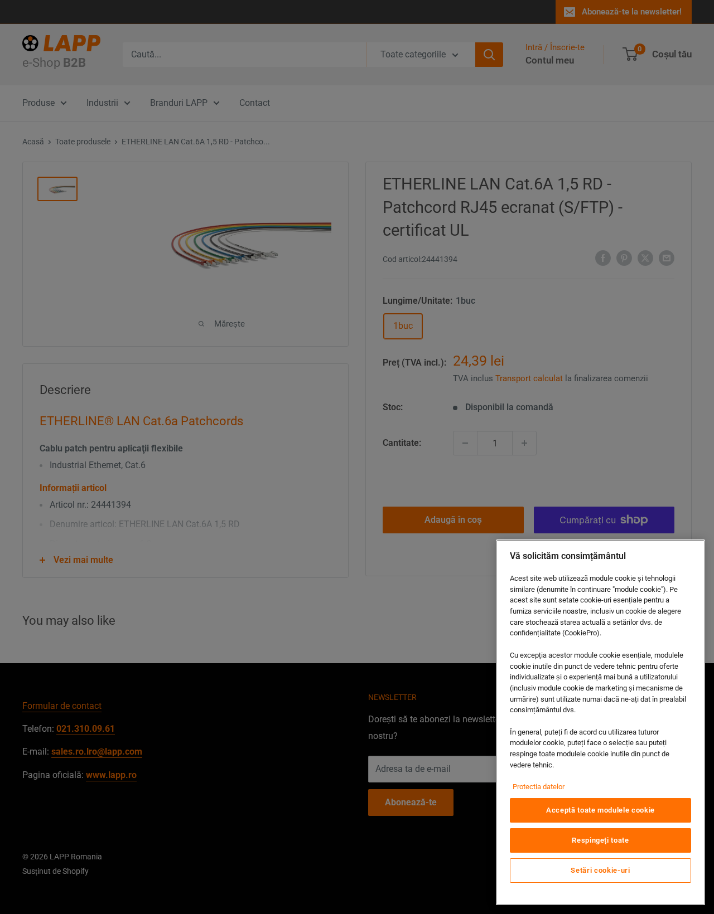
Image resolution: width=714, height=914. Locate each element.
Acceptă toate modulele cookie (600, 810)
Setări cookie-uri (600, 870)
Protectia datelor (539, 786)
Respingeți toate (600, 840)
